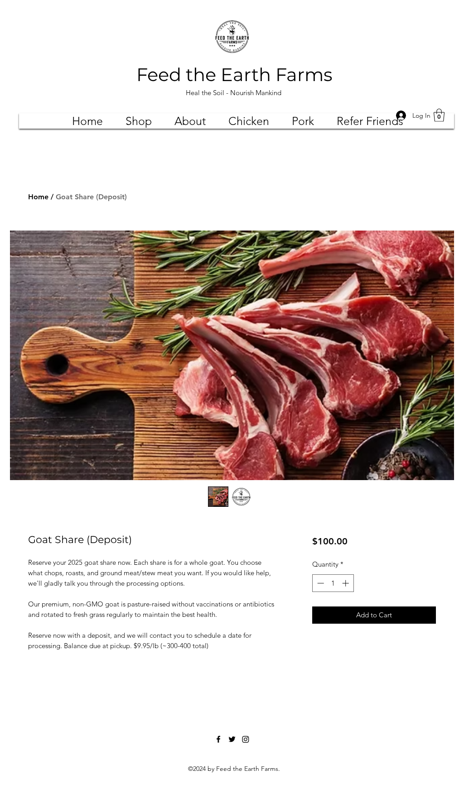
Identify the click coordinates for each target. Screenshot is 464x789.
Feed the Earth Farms (234, 74)
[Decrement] (320, 583)
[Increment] (346, 583)
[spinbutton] (332, 583)
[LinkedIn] (245, 739)
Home (38, 196)
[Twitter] (232, 739)
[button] (439, 115)
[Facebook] (218, 739)
